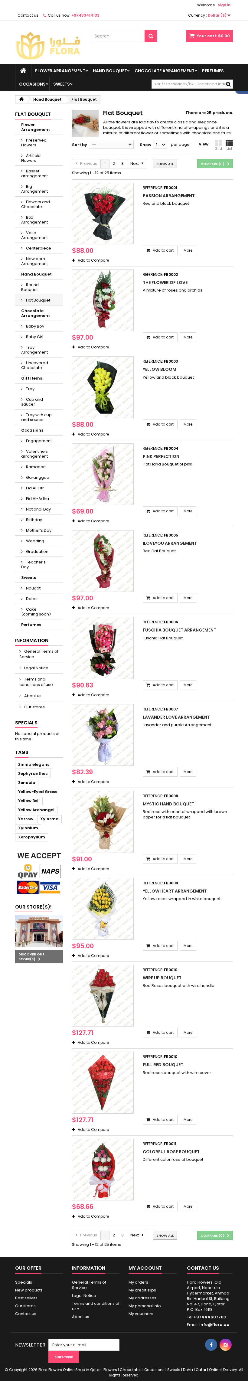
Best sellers (26, 1298)
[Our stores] (39, 931)
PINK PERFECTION (161, 456)
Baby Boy (34, 326)
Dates (31, 599)
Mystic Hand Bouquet (168, 804)
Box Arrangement (34, 219)
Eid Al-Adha (37, 498)
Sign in (224, 5)
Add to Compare (93, 260)
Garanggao (37, 477)
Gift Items (31, 378)
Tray (29, 389)
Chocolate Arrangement (164, 71)
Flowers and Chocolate (35, 204)
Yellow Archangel (36, 810)
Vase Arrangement (34, 235)
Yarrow (25, 819)
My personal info (145, 1306)
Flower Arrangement (60, 71)
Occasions (32, 84)
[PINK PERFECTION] (102, 474)
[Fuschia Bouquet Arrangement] (102, 647)
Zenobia (26, 782)
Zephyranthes (32, 773)
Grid (218, 148)
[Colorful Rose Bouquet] (102, 1169)
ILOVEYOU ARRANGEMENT (170, 543)
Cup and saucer (32, 402)
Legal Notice (35, 668)
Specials (26, 722)
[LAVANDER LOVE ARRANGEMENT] (102, 735)
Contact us (28, 15)
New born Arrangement (34, 261)
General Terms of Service (38, 654)
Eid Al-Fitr (34, 488)
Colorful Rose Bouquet (171, 1152)
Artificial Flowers (31, 158)
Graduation (36, 551)
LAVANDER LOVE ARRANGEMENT (176, 717)
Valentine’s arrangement (34, 454)
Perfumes (213, 71)
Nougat (33, 588)
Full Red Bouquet (163, 1065)
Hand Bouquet (110, 71)
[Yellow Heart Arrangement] (102, 908)
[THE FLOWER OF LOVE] (102, 300)
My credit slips (142, 1290)
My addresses (142, 1298)
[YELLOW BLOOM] (102, 387)
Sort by (79, 145)
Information (31, 640)
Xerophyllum (31, 837)
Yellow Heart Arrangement (175, 891)
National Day (38, 509)
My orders (138, 1282)
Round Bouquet (30, 287)
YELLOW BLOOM (159, 369)
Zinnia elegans (33, 764)
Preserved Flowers (34, 142)
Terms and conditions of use (36, 681)
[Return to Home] (21, 99)
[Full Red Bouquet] (102, 1082)
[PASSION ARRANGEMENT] (102, 213)
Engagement (38, 441)
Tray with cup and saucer (36, 417)
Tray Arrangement (34, 349)
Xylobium (28, 828)
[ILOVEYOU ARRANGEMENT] (102, 561)
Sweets (61, 84)
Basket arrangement (34, 173)
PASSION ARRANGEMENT (169, 196)
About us (32, 696)
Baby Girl (34, 337)
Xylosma (49, 819)
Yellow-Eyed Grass (37, 792)
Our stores (34, 707)
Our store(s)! (33, 906)
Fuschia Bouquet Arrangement (179, 630)
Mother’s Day (38, 530)
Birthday (33, 520)
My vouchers (141, 1314)
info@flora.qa (214, 1324)
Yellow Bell (29, 801)
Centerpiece (38, 248)
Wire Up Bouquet (162, 978)
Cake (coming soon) (36, 611)
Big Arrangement (34, 189)
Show (145, 145)
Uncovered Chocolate (34, 365)
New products (29, 1290)
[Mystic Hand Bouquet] (102, 821)
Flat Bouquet (37, 300)
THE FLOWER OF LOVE (165, 282)
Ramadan (35, 467)
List (229, 148)
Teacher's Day (33, 564)
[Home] (23, 70)
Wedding (34, 541)
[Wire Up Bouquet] (102, 995)
